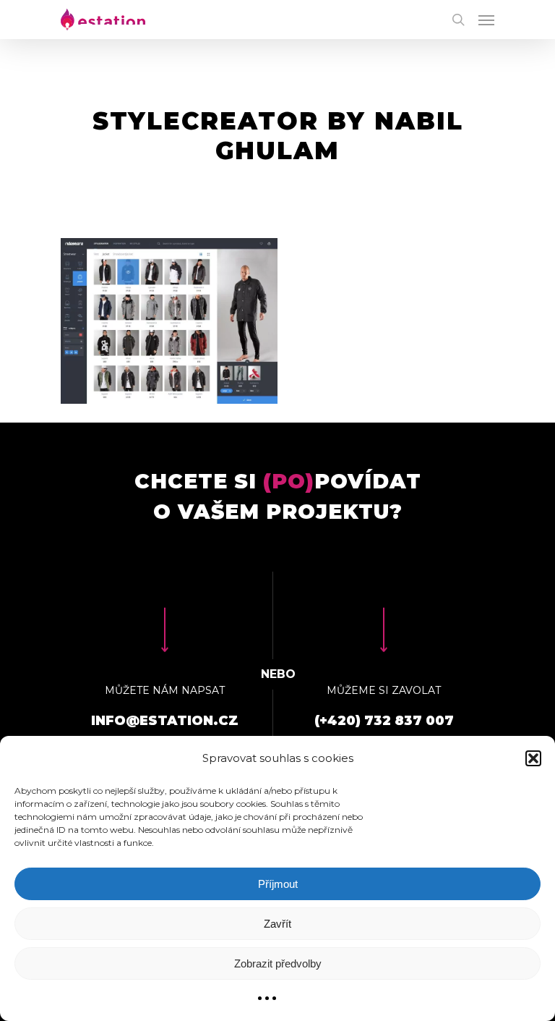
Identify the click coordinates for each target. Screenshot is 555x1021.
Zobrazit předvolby (278, 963)
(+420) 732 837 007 (384, 721)
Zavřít (277, 924)
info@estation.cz (164, 721)
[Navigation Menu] (486, 19)
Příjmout (278, 884)
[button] (533, 758)
